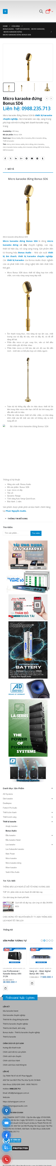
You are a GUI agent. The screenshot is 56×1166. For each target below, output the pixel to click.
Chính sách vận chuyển (12, 1056)
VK (37, 158)
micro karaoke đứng (30, 147)
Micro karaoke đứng (39, 138)
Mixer (42, 968)
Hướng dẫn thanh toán (12, 1047)
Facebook (5, 158)
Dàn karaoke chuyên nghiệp (14, 1015)
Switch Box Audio (12, 872)
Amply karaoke (11, 826)
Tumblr (42, 158)
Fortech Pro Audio (10, 808)
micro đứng (29, 144)
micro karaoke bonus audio (12, 147)
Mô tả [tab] (11, 169)
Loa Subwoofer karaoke (15, 849)
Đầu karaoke (11, 835)
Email (32, 158)
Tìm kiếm (36, 533)
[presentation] (6, 62)
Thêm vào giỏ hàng (5, 988)
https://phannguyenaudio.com (15, 1106)
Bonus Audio (16, 138)
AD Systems (8, 794)
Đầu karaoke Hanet (13, 840)
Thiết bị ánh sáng (9, 817)
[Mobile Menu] (5, 11)
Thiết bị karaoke (8, 141)
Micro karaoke (26, 138)
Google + (21, 158)
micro (9, 144)
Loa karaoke (10, 844)
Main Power (10, 854)
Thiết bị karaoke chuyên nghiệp (15, 1024)
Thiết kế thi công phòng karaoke (16, 1019)
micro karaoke (39, 144)
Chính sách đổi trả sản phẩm (14, 1052)
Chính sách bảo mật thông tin (15, 1065)
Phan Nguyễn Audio (16, 511)
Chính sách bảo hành (11, 1060)
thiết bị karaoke (8, 150)
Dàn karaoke (8, 799)
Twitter (10, 158)
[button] (41, 940)
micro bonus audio (17, 144)
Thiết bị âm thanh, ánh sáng (14, 1028)
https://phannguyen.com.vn (14, 1101)
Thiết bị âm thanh (9, 812)
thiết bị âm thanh (43, 147)
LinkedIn (16, 158)
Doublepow (7, 803)
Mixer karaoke (11, 867)
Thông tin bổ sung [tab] (18, 518)
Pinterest (26, 158)
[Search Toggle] (41, 11)
